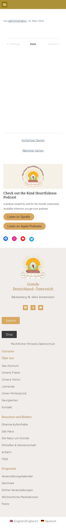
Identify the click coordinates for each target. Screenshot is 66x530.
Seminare (8, 483)
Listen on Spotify (18, 217)
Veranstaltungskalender (17, 476)
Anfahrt (7, 452)
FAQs (5, 459)
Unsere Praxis (11, 372)
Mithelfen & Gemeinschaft (19, 445)
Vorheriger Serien (33, 140)
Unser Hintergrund (14, 393)
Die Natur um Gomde (15, 438)
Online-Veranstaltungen (17, 490)
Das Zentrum (10, 365)
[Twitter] (31, 239)
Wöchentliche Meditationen (20, 497)
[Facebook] (5, 238)
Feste (5, 504)
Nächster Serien (33, 150)
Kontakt (7, 407)
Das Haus (8, 431)
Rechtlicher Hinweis (24, 344)
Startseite (8, 351)
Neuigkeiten (10, 400)
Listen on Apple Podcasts (24, 226)
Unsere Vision (11, 379)
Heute (33, 44)
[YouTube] (23, 238)
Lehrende (8, 386)
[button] (4, 4)
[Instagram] (14, 238)
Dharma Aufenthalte (15, 424)
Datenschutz (46, 344)
